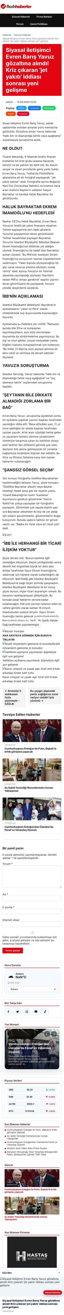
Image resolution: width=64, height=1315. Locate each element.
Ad (5, 894)
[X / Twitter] (17, 1011)
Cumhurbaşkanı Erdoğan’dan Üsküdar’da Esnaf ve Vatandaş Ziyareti (32, 1143)
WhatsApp (49, 108)
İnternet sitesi (10, 920)
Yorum (7, 863)
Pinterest (23, 114)
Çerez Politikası (39, 24)
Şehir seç (13, 983)
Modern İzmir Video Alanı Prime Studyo (27, 1148)
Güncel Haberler (21, 16)
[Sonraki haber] (54, 1034)
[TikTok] (45, 1011)
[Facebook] (8, 1011)
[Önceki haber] (47, 1034)
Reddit (11, 114)
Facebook (34, 108)
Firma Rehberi (44, 16)
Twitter (21, 108)
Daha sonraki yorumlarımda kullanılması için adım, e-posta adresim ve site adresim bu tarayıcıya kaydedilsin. (29, 940)
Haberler (6, 35)
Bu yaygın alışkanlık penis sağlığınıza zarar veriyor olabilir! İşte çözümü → (44, 695)
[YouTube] (36, 1011)
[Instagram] (27, 1011)
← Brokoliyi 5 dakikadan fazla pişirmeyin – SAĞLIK (13, 697)
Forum (20, 24)
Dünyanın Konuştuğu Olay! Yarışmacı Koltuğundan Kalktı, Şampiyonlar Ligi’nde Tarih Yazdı (32, 1153)
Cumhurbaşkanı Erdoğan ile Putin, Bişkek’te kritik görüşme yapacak (32, 1131)
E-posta (8, 907)
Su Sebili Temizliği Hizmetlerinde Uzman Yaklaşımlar (27, 1137)
